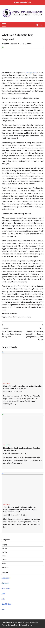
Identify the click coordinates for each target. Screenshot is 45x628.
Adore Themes (26, 625)
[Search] (40, 25)
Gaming (4, 559)
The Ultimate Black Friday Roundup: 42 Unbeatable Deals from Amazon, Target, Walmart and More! (20, 509)
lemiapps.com (31, 72)
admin (29, 44)
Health (4, 563)
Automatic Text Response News (19, 317)
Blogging (4, 544)
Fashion (4, 556)
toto (3, 599)
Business (4, 548)
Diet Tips (4, 552)
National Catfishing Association (26, 622)
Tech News (13, 314)
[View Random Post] (36, 25)
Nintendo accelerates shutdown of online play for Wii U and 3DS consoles (22, 387)
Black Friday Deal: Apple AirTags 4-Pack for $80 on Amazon (21, 449)
